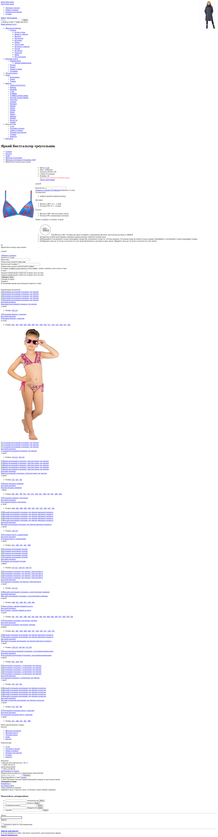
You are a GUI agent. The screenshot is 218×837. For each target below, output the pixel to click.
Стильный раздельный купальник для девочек (19, 451)
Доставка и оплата (12, 8)
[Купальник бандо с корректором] (14, 535)
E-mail (3, 271)
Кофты (17, 42)
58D (44, 494)
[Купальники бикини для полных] (14, 498)
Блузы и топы (20, 32)
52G (32, 494)
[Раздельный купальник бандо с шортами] (17, 710)
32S (13, 480)
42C (13, 545)
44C (21, 545)
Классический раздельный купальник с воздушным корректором (26, 655)
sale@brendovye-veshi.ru (10, 771)
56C (40, 494)
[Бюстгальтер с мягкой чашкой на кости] (17, 606)
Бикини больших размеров (11, 488)
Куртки (13, 65)
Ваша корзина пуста (8, 24)
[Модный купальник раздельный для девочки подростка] (23, 688)
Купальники (15, 77)
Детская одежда (11, 73)
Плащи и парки (16, 69)
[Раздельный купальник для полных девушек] (19, 621)
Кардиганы (19, 38)
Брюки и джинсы (21, 34)
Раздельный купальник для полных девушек (18, 625)
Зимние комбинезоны (23, 63)
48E (33, 325)
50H (60, 494)
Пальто (12, 67)
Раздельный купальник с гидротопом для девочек (20, 678)
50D (41, 325)
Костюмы (18, 40)
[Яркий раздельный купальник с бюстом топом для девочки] (25, 461)
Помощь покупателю (13, 12)
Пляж (7, 75)
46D (21, 325)
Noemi (12, 108)
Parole (12, 112)
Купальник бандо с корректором (13, 539)
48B (29, 545)
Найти (25, 20)
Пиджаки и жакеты (22, 46)
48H (56, 494)
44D (29, 602)
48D (29, 325)
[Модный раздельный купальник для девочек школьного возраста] (27, 512)
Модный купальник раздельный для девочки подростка (22, 700)
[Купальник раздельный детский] (14, 549)
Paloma (12, 110)
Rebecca (13, 116)
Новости (13, 136)
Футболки (18, 51)
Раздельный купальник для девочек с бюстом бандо (21, 582)
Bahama (13, 87)
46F (44, 617)
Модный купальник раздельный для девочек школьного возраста (26, 641)
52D (53, 325)
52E (57, 325)
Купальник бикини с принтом (12, 318)
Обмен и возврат (12, 10)
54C (65, 325)
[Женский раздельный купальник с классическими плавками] (25, 592)
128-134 (15, 531)
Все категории (20, 57)
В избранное (56, 190)
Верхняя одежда (11, 59)
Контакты (9, 139)
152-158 (29, 647)
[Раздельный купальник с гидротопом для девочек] (21, 665)
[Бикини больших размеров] (12, 484)
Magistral (13, 104)
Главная (9, 152)
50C (37, 325)
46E (25, 325)
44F (33, 617)
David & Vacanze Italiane (19, 98)
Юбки (17, 55)
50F (20, 494)
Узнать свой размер (47, 180)
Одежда (13, 30)
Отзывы (8, 14)
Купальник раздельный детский (13, 561)
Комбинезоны (15, 61)
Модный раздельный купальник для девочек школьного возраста (26, 524)
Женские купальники (14, 158)
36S (20, 480)
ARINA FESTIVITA (17, 85)
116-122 (15, 457)
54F (48, 494)
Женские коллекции (13, 28)
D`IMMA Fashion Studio (19, 96)
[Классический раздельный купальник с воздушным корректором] (27, 651)
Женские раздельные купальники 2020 (21, 160)
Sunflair (13, 122)
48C (17, 325)
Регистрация (12, 18)
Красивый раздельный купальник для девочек (19, 304)
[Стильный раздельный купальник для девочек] (32, 441)
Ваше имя (5, 260)
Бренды (8, 83)
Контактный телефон (10, 264)
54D (61, 325)
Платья (17, 49)
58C (52, 494)
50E (45, 325)
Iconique (13, 102)
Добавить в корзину (43, 190)
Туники (13, 81)
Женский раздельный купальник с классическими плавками (24, 596)
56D (36, 494)
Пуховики (14, 71)
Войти (3, 18)
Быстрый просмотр (8, 302)
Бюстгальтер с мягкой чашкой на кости (16, 610)
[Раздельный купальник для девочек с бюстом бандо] (22, 571)
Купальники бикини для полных (13, 502)
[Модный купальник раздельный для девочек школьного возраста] (27, 635)
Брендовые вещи (7, 2)
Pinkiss (12, 114)
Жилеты (18, 36)
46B (21, 602)
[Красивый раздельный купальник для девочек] (20, 292)
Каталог (9, 154)
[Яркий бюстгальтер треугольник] (18, 232)
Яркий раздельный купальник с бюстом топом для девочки (24, 473)
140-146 (22, 647)
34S (16, 480)
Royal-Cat (13, 120)
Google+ (23, 777)
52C (49, 325)
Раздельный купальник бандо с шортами (16, 715)
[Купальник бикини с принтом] (13, 314)
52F (28, 494)
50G (24, 494)
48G (17, 494)
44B (17, 545)
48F (13, 494)
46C (13, 325)
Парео (12, 79)
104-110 (15, 310)
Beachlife (13, 89)
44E (29, 617)
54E (68, 325)
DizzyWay (14, 100)
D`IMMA (13, 94)
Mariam (13, 106)
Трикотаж (18, 53)
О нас (12, 126)
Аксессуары (19, 44)
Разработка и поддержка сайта (7, 785)
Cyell (12, 91)
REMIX (13, 118)
